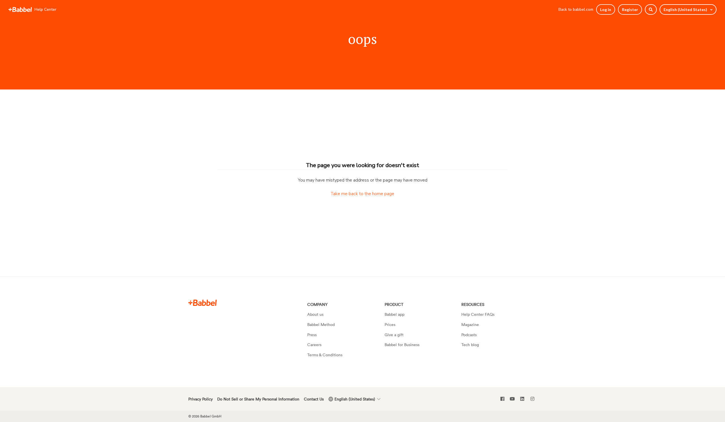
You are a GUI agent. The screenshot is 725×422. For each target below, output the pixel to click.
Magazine (470, 324)
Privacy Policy (200, 399)
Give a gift (394, 334)
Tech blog (470, 344)
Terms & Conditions (324, 354)
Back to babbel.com (575, 9)
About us (315, 314)
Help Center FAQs (477, 314)
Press (312, 334)
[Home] (20, 9)
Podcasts (469, 334)
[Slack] (202, 302)
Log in (605, 9)
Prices (390, 324)
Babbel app (394, 314)
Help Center (45, 9)
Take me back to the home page (362, 194)
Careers (314, 344)
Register (630, 9)
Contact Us (314, 399)
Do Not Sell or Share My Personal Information (258, 399)
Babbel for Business (402, 344)
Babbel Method (321, 324)
